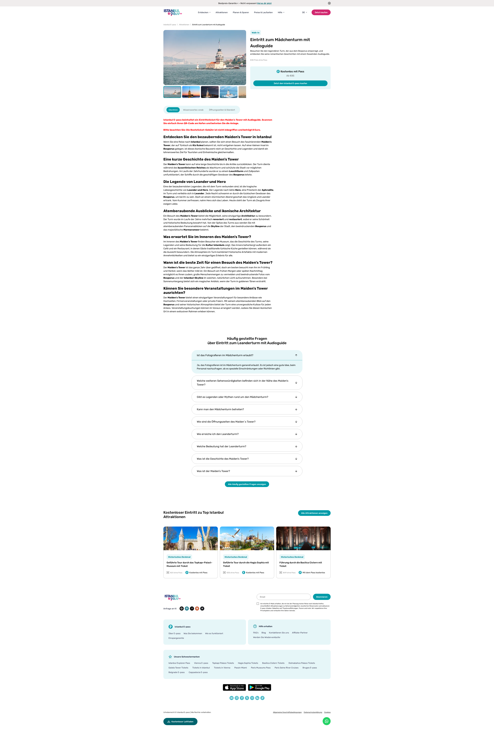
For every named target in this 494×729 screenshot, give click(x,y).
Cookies (327, 712)
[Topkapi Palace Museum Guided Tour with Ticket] (190, 538)
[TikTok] (262, 698)
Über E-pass (174, 633)
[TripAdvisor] (232, 698)
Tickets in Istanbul (201, 667)
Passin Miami (240, 667)
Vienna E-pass (201, 663)
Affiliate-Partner (300, 632)
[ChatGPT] (182, 608)
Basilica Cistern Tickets (273, 663)
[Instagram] (237, 698)
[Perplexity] (187, 608)
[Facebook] (242, 698)
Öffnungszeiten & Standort (222, 110)
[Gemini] (202, 608)
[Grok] (192, 608)
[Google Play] (259, 687)
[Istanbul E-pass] (173, 12)
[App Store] (234, 687)
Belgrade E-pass (177, 672)
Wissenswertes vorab (193, 110)
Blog (264, 632)
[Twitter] (247, 698)
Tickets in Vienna (222, 667)
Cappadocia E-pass (198, 672)
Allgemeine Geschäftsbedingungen (287, 712)
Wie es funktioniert (214, 633)
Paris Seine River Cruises (286, 667)
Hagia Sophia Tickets (248, 663)
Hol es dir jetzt (264, 3)
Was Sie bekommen (193, 633)
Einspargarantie (176, 638)
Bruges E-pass (310, 667)
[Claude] (197, 608)
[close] (328, 3)
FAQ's (255, 632)
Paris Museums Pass (261, 667)
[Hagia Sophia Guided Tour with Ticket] (247, 538)
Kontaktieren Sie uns (279, 632)
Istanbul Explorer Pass (179, 663)
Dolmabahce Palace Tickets (302, 663)
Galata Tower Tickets (178, 667)
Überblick (173, 110)
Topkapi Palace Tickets (223, 663)
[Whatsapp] (327, 721)
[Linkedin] (257, 698)
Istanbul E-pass (183, 712)
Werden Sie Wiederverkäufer (266, 637)
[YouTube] (252, 698)
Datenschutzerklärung (313, 712)
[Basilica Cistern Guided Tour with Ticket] (303, 538)
